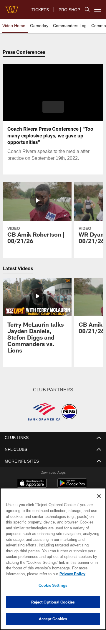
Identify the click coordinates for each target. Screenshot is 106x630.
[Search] (87, 10)
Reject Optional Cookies (53, 602)
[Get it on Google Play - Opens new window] (72, 485)
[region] (53, 559)
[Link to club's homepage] (12, 7)
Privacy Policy (26, 573)
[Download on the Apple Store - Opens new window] (32, 483)
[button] (53, 107)
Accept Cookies (53, 618)
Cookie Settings (53, 585)
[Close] (98, 496)
